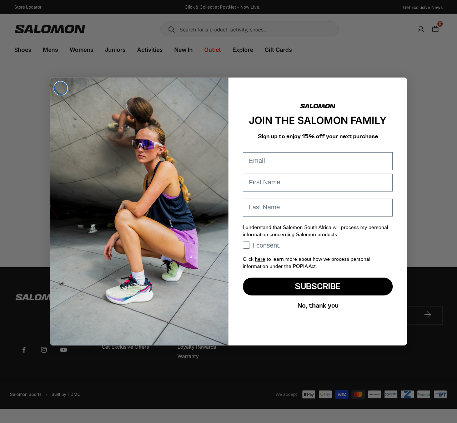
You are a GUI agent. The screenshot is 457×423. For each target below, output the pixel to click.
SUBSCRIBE (318, 286)
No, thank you (317, 305)
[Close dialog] (60, 88)
